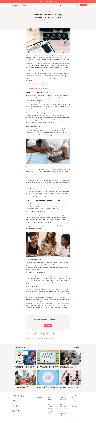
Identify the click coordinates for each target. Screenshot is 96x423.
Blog (61, 402)
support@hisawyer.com (16, 401)
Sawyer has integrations (60, 265)
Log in (77, 5)
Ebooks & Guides (63, 406)
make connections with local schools (34, 59)
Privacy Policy (50, 421)
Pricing (59, 5)
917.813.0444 (14, 406)
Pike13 (49, 413)
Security (61, 415)
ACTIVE (49, 399)
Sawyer (28, 73)
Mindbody (50, 411)
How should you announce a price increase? (39, 88)
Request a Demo (63, 397)
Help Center (62, 401)
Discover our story (52, 1)
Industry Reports (63, 411)
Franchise (38, 402)
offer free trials (35, 191)
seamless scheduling (53, 305)
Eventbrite (50, 408)
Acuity (49, 397)
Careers (73, 402)
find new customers (64, 57)
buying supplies (54, 106)
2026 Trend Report (63, 404)
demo (30, 310)
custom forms (41, 303)
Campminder (50, 404)
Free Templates (63, 410)
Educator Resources (63, 399)
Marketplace (74, 401)
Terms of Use (43, 421)
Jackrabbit (50, 410)
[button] (46, 5)
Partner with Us (74, 406)
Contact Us (74, 404)
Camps (38, 399)
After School (39, 401)
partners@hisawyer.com (16, 405)
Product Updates (63, 413)
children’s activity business (39, 55)
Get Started (83, 5)
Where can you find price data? (37, 86)
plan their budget (46, 63)
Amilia (49, 402)
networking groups (45, 134)
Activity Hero (50, 401)
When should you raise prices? (36, 83)
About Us (73, 397)
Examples (65, 5)
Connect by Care (51, 406)
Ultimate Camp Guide (64, 408)
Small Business (39, 397)
